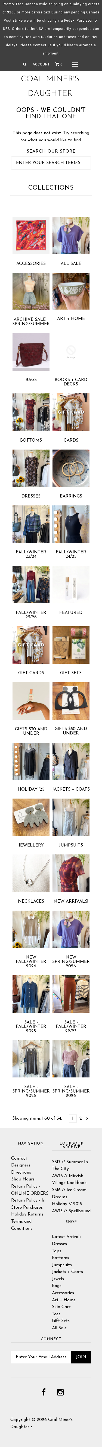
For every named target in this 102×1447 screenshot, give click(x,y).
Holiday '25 (31, 789)
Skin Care (61, 1307)
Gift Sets (71, 673)
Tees (56, 1314)
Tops (56, 1251)
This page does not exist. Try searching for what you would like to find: (51, 136)
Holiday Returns (27, 1214)
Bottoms (31, 440)
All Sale (71, 264)
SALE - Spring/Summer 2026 (71, 1091)
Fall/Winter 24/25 (71, 554)
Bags (31, 380)
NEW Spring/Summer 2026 (71, 961)
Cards (71, 440)
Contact (19, 1158)
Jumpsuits (71, 845)
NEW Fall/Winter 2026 (31, 961)
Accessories (31, 264)
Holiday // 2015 (67, 1204)
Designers (20, 1165)
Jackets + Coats (71, 789)
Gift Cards (31, 673)
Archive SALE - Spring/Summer (31, 322)
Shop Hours (23, 1179)
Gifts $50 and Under (71, 731)
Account (41, 64)
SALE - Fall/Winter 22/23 (71, 1026)
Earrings (71, 496)
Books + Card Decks (71, 382)
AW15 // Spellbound (71, 1211)
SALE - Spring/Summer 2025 (31, 1091)
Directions (21, 1172)
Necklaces (31, 901)
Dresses (31, 496)
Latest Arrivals (66, 1237)
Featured (70, 613)
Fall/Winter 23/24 (31, 554)
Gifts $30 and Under (31, 731)
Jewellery (31, 845)
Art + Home (71, 319)
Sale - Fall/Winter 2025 (31, 1026)
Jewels (58, 1279)
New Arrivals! (71, 901)
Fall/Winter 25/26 (31, 615)
